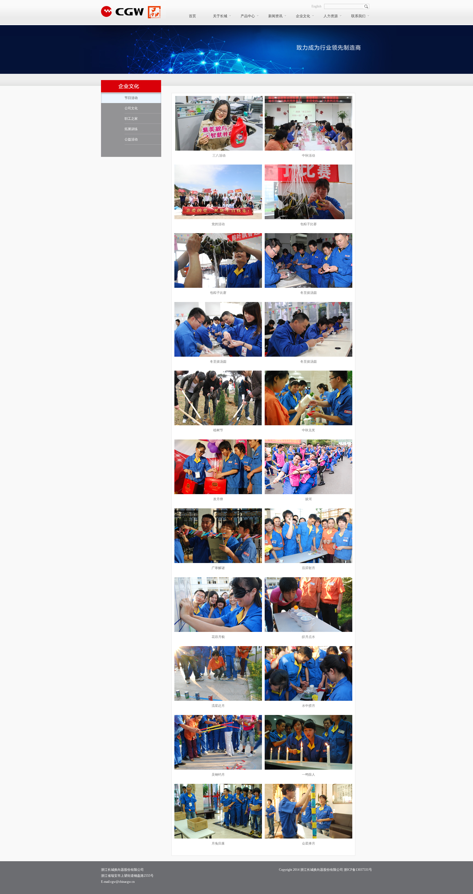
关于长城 (220, 16)
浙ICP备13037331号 (358, 870)
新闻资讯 (275, 16)
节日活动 (131, 98)
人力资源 (331, 16)
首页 (192, 16)
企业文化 (303, 16)
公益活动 (131, 139)
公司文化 (131, 108)
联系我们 (358, 16)
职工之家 (131, 119)
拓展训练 (131, 129)
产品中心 (248, 16)
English (316, 6)
